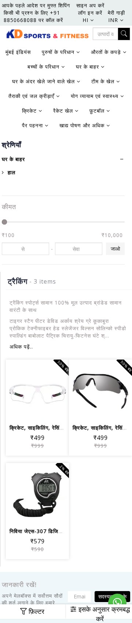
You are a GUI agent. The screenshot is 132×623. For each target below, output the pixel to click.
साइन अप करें (90, 5)
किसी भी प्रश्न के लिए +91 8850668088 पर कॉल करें (33, 16)
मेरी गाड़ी (116, 12)
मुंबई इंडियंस (18, 51)
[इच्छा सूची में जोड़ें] (37, 390)
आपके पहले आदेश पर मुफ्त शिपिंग (36, 5)
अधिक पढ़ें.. (21, 346)
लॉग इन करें (90, 12)
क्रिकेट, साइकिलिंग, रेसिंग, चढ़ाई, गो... (49, 427)
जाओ (115, 248)
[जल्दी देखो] (37, 410)
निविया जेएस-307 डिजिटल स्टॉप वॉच (48, 531)
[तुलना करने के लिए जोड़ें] (55, 390)
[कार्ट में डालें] (20, 390)
